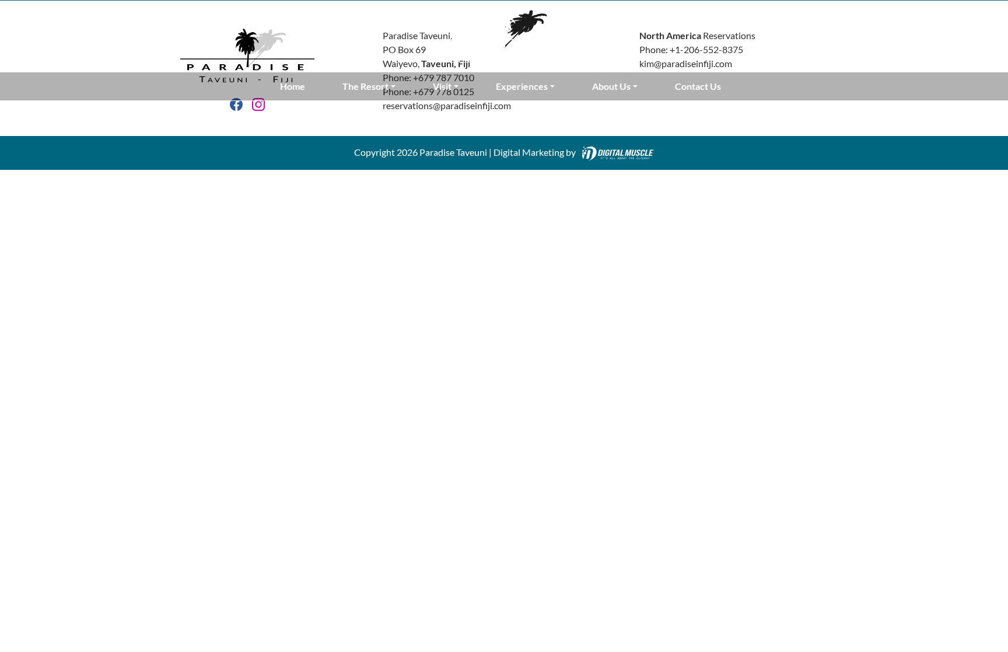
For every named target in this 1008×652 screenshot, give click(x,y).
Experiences (522, 86)
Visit (442, 86)
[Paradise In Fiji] (504, 34)
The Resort (365, 86)
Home (292, 86)
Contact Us (698, 86)
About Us (611, 86)
